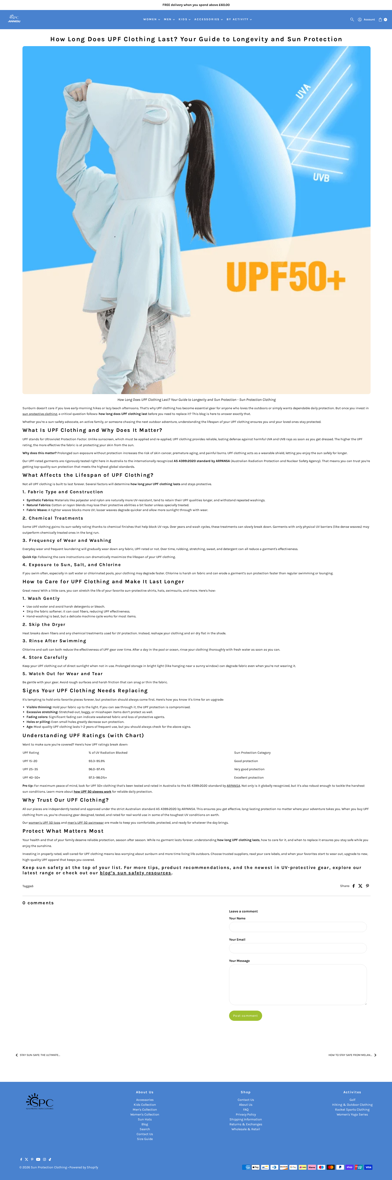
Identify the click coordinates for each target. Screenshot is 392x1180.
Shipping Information (245, 1119)
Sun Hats (145, 1119)
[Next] (385, 5)
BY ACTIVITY (238, 19)
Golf (352, 1100)
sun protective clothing (39, 414)
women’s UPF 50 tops (44, 822)
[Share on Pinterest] (367, 885)
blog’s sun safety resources (135, 873)
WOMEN (150, 19)
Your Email (237, 939)
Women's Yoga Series (352, 1114)
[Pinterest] (32, 1160)
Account (369, 19)
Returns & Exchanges (245, 1124)
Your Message (239, 961)
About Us (245, 1105)
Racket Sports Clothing (352, 1109)
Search (145, 1129)
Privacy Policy (246, 1114)
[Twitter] (26, 1160)
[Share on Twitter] (360, 885)
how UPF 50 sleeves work (92, 791)
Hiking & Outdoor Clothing (352, 1105)
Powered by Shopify (83, 1167)
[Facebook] (21, 1160)
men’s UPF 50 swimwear (86, 822)
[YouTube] (38, 1160)
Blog (144, 1124)
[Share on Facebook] (354, 885)
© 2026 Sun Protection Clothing (43, 1167)
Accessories (145, 1100)
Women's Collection (144, 1114)
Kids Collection (145, 1105)
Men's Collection (145, 1109)
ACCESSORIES (207, 19)
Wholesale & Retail (246, 1129)
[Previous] (7, 5)
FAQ (245, 1109)
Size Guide (145, 1139)
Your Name (237, 918)
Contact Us (145, 1134)
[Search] (352, 19)
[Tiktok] (50, 1160)
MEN (168, 19)
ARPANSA (233, 786)
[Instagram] (44, 1160)
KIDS (183, 19)
